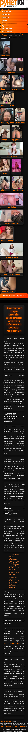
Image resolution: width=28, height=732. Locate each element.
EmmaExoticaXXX (8, 291)
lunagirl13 (5, 140)
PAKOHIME (20, 123)
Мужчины (5, 26)
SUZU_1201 (12, 156)
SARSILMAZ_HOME (12, 274)
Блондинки (6, 14)
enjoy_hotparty (11, 207)
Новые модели (7, 31)
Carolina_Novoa (7, 106)
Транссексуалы (7, 28)
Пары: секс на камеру (9, 23)
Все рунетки (6, 11)
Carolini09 (5, 89)
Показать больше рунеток (14, 296)
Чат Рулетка (5, 9)
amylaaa (16, 173)
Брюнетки (5, 17)
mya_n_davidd (18, 89)
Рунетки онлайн (6, 34)
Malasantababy (6, 241)
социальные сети (12, 643)
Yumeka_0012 (12, 258)
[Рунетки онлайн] (13, 7)
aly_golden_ (17, 140)
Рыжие (4, 20)
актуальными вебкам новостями (13, 726)
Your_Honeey (17, 190)
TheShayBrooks (12, 224)
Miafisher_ (5, 190)
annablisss (5, 55)
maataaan (12, 72)
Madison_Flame (7, 123)
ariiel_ (5, 173)
